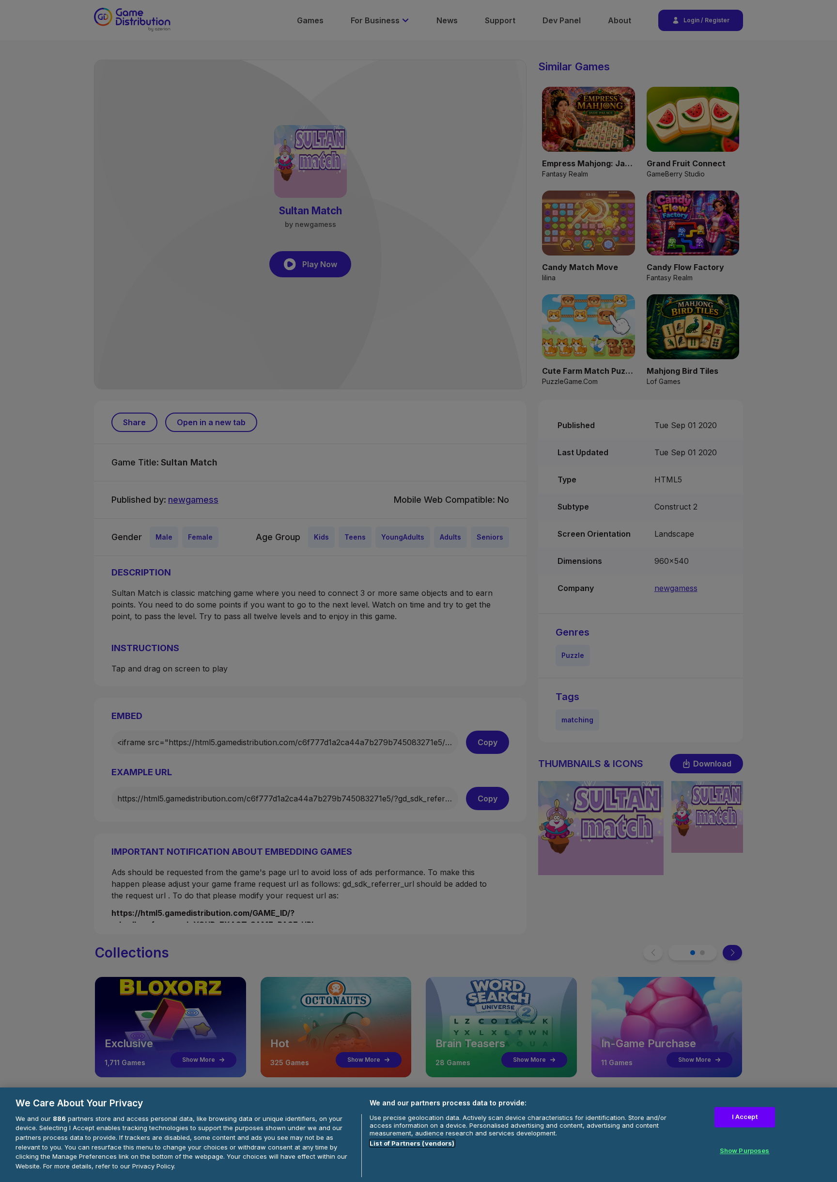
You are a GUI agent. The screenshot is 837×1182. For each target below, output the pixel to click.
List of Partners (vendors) (412, 1143)
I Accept (745, 1117)
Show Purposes (745, 1150)
